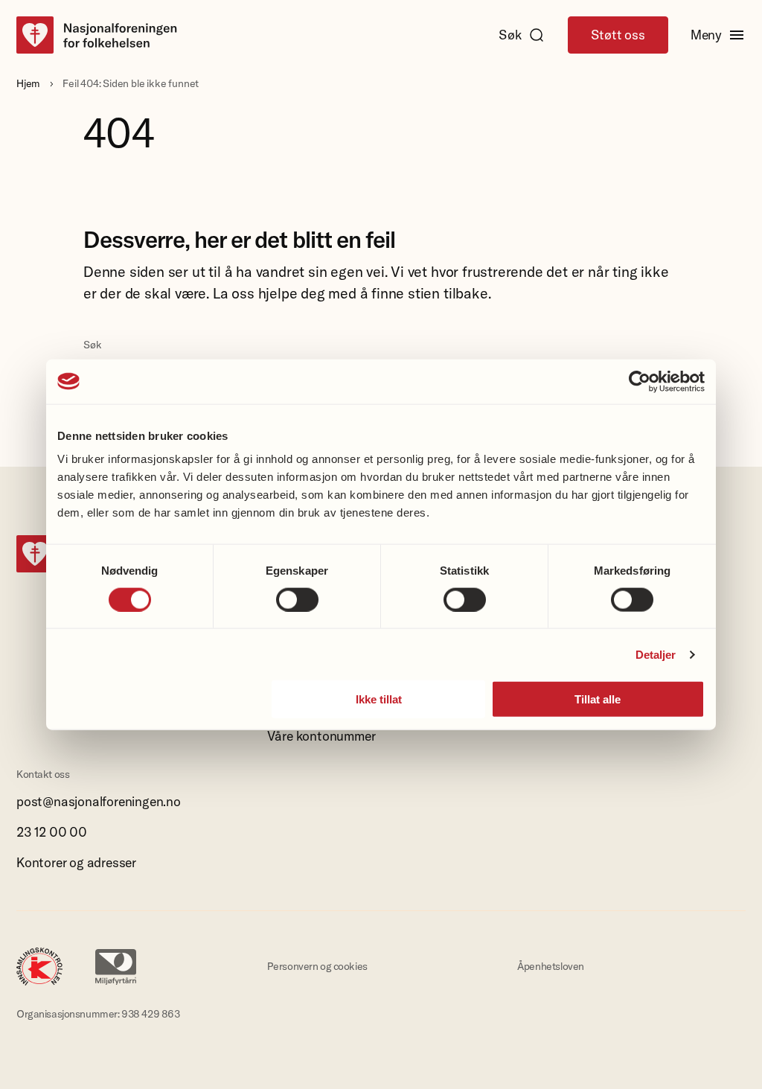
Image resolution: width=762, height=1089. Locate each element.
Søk (510, 35)
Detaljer (655, 654)
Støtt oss (618, 35)
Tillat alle (597, 699)
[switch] (297, 599)
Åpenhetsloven (550, 966)
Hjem (28, 83)
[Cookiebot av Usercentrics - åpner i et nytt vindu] (639, 381)
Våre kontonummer (321, 736)
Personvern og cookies (317, 966)
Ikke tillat (379, 699)
